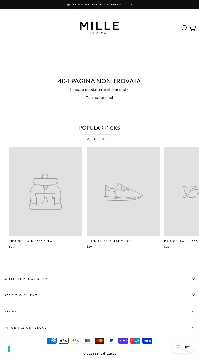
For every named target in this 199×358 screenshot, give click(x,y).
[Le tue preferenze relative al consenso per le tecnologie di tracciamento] (9, 349)
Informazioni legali (26, 327)
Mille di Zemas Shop (26, 278)
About (10, 311)
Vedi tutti (99, 139)
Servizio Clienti (21, 295)
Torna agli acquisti (99, 97)
